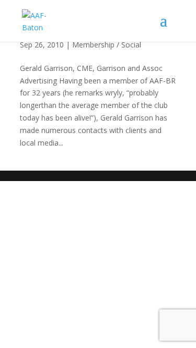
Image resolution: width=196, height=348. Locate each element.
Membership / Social (106, 45)
